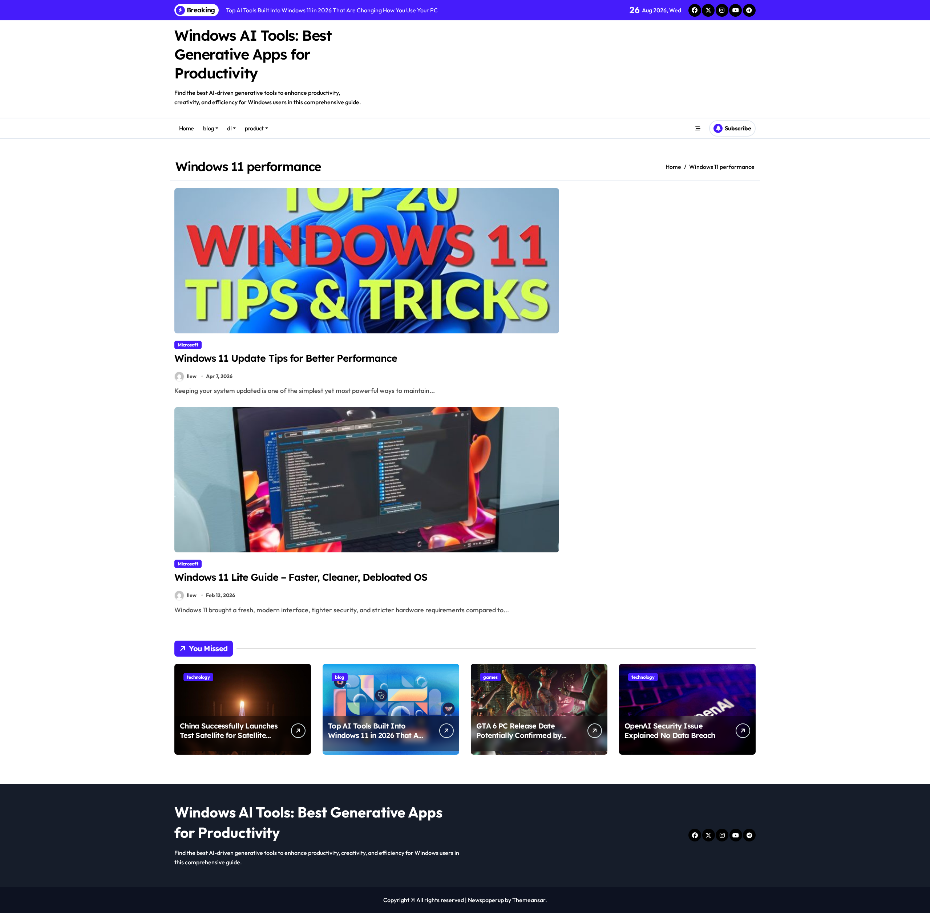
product (254, 128)
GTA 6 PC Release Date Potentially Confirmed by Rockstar (519, 735)
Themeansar (528, 900)
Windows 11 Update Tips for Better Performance (285, 358)
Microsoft (188, 345)
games (490, 677)
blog (208, 128)
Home (186, 128)
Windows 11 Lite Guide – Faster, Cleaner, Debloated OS (301, 577)
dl (229, 128)
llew (192, 376)
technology (198, 677)
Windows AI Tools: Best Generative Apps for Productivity (252, 54)
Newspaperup (486, 900)
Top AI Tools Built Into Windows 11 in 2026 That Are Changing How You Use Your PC (376, 740)
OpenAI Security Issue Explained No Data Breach (669, 730)
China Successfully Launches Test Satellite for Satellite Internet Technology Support (229, 740)
